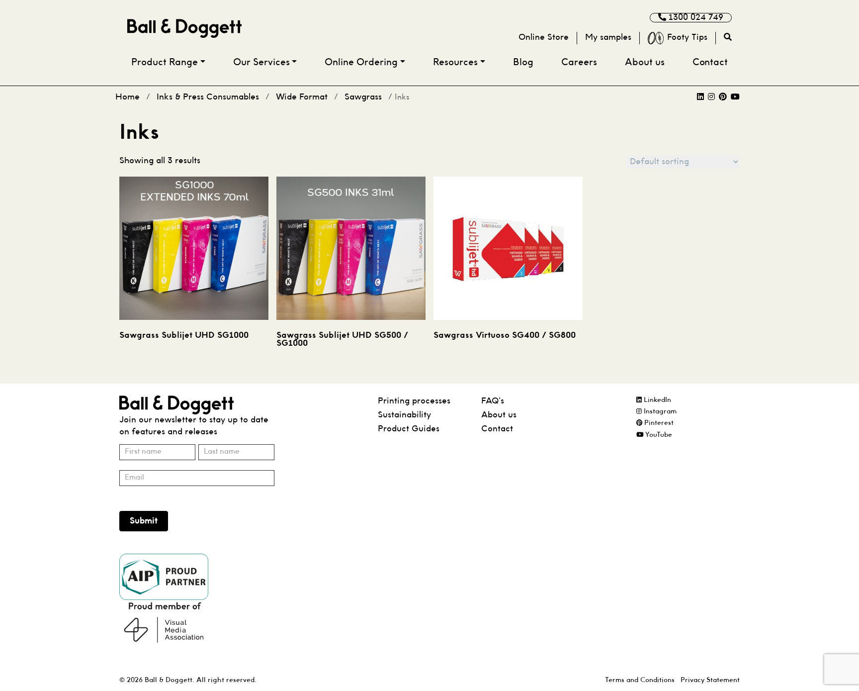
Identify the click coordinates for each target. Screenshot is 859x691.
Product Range (164, 63)
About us (645, 63)
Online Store (543, 37)
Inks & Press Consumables (208, 97)
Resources (455, 63)
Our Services (261, 63)
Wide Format (302, 97)
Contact (710, 63)
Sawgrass (363, 97)
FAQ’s (492, 401)
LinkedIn (656, 400)
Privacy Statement (710, 680)
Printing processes (414, 401)
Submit (144, 521)
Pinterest (658, 423)
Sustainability (404, 415)
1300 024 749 (694, 17)
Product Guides (408, 429)
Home (127, 97)
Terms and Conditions (640, 680)
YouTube (657, 435)
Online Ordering (361, 63)
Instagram (659, 411)
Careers (579, 63)
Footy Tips (687, 37)
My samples (608, 37)
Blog (523, 63)
